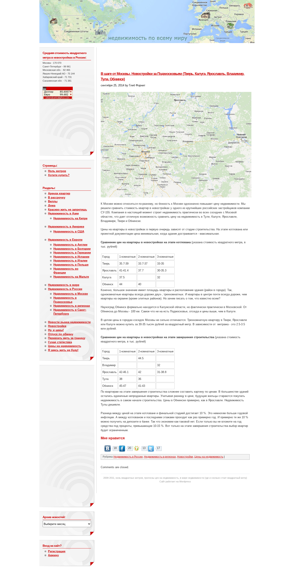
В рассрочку (56, 197)
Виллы (52, 201)
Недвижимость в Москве (70, 293)
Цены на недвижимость (64, 346)
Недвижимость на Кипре (70, 218)
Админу (53, 555)
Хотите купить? (59, 175)
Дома (51, 205)
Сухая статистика (60, 342)
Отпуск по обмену (60, 334)
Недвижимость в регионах (71, 305)
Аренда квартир (59, 193)
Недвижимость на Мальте (71, 276)
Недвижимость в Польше (70, 264)
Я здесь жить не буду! (63, 350)
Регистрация (56, 551)
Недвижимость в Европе (65, 239)
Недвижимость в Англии (70, 244)
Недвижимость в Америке (66, 226)
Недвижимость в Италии (70, 260)
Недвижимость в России (65, 289)
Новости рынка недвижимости (69, 322)
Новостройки (57, 326)
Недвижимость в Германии (72, 252)
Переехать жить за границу (66, 338)
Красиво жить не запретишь (67, 209)
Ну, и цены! (56, 330)
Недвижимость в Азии (63, 213)
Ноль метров (57, 171)
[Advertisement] (64, 125)
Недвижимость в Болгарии (72, 248)
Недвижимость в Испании (71, 256)
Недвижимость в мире (63, 284)
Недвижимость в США (68, 231)
